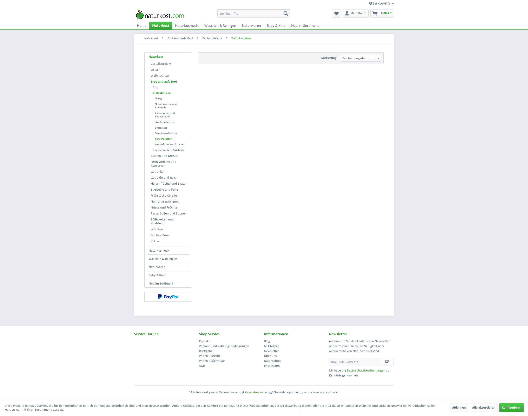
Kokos (155, 241)
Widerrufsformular (212, 361)
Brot (155, 87)
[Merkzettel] (336, 13)
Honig (158, 98)
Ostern (155, 69)
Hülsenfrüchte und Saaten (169, 183)
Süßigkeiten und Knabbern (162, 221)
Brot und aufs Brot (164, 81)
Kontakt (204, 341)
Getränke (157, 171)
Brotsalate (161, 127)
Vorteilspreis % (161, 64)
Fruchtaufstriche (165, 122)
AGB (202, 366)
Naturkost (156, 57)
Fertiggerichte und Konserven (163, 164)
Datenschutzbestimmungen (366, 370)
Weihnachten (160, 75)
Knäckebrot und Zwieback (168, 150)
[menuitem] (253, 13)
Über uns (270, 356)
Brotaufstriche (162, 93)
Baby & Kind (157, 275)
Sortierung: (329, 58)
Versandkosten (254, 392)
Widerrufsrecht (209, 356)
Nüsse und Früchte (164, 207)
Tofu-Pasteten (163, 139)
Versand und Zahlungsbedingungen (224, 346)
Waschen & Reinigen (163, 259)
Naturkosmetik (159, 250)
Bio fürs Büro (160, 235)
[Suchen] (286, 13)
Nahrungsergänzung (165, 201)
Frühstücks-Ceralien (165, 195)
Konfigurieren (511, 407)
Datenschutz (272, 361)
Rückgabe (206, 351)
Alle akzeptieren (483, 407)
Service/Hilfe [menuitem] (381, 3)
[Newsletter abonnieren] (387, 362)
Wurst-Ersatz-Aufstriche (169, 144)
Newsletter (271, 351)
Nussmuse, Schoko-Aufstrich (166, 105)
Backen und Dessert (165, 156)
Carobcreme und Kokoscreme (165, 114)
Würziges (157, 229)
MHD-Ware (271, 346)
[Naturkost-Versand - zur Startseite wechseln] (160, 14)
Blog (267, 341)
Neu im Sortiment (161, 283)
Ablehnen (459, 407)
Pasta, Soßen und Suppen (169, 213)
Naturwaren (157, 267)
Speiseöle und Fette (164, 189)
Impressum (272, 366)
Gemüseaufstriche (166, 133)
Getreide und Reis (163, 177)
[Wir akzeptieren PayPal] (168, 296)
